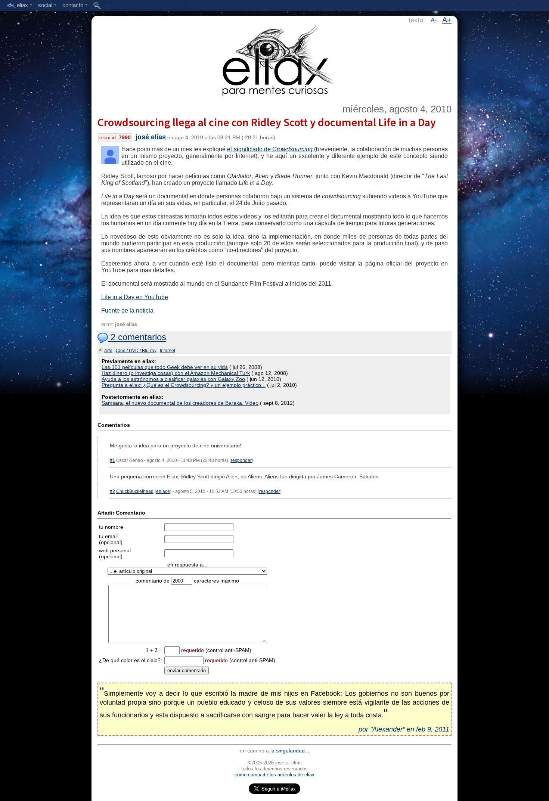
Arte (108, 350)
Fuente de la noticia (127, 310)
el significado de (269, 149)
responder (241, 460)
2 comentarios (137, 337)
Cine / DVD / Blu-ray (136, 350)
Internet (167, 350)
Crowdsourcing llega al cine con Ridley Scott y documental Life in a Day (266, 122)
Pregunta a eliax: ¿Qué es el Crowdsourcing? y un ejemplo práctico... (184, 385)
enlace (163, 491)
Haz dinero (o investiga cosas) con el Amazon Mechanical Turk (176, 373)
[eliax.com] (274, 59)
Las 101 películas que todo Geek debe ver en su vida (165, 367)
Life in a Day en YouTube (134, 297)
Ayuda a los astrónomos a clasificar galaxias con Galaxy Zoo (173, 379)
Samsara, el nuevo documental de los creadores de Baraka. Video (180, 403)
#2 (112, 491)
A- (434, 20)
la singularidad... (289, 751)
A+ (447, 20)
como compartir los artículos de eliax (274, 774)
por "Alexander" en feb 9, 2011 (404, 729)
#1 (112, 460)
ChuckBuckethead (134, 491)
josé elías (151, 137)
